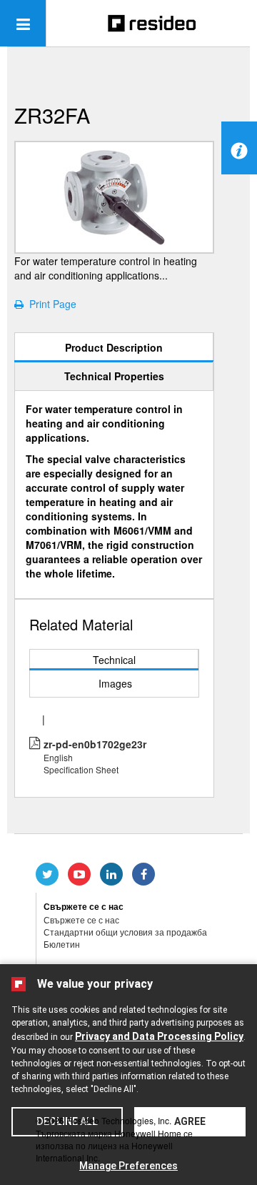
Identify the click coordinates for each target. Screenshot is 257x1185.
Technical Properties (114, 376)
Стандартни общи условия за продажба (125, 932)
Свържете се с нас (81, 919)
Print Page (50, 304)
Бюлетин (62, 944)
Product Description (114, 347)
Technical (114, 660)
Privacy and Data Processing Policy (159, 1036)
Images (115, 683)
